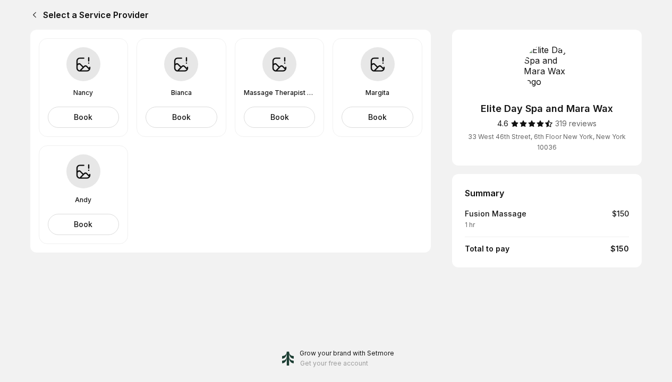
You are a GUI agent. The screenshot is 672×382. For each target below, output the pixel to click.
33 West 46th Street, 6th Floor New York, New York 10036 (547, 142)
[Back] (32, 15)
